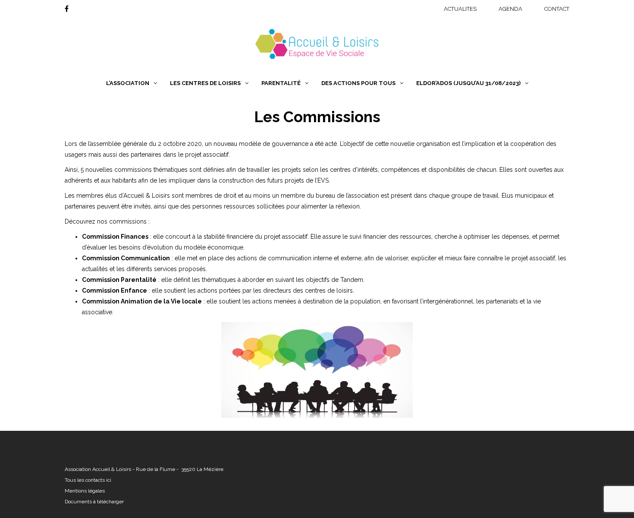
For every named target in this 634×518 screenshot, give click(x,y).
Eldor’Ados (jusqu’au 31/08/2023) (468, 83)
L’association (127, 83)
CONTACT (556, 9)
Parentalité (281, 83)
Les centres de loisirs (205, 83)
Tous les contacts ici (88, 480)
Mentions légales (85, 491)
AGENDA (510, 9)
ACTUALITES (460, 9)
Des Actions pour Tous (358, 83)
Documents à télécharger (94, 502)
